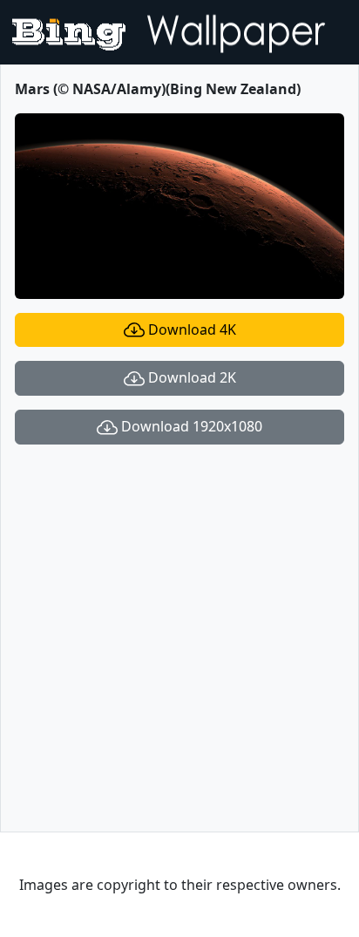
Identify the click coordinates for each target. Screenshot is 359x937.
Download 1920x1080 (190, 426)
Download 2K (190, 377)
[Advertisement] (179, 638)
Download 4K (190, 329)
